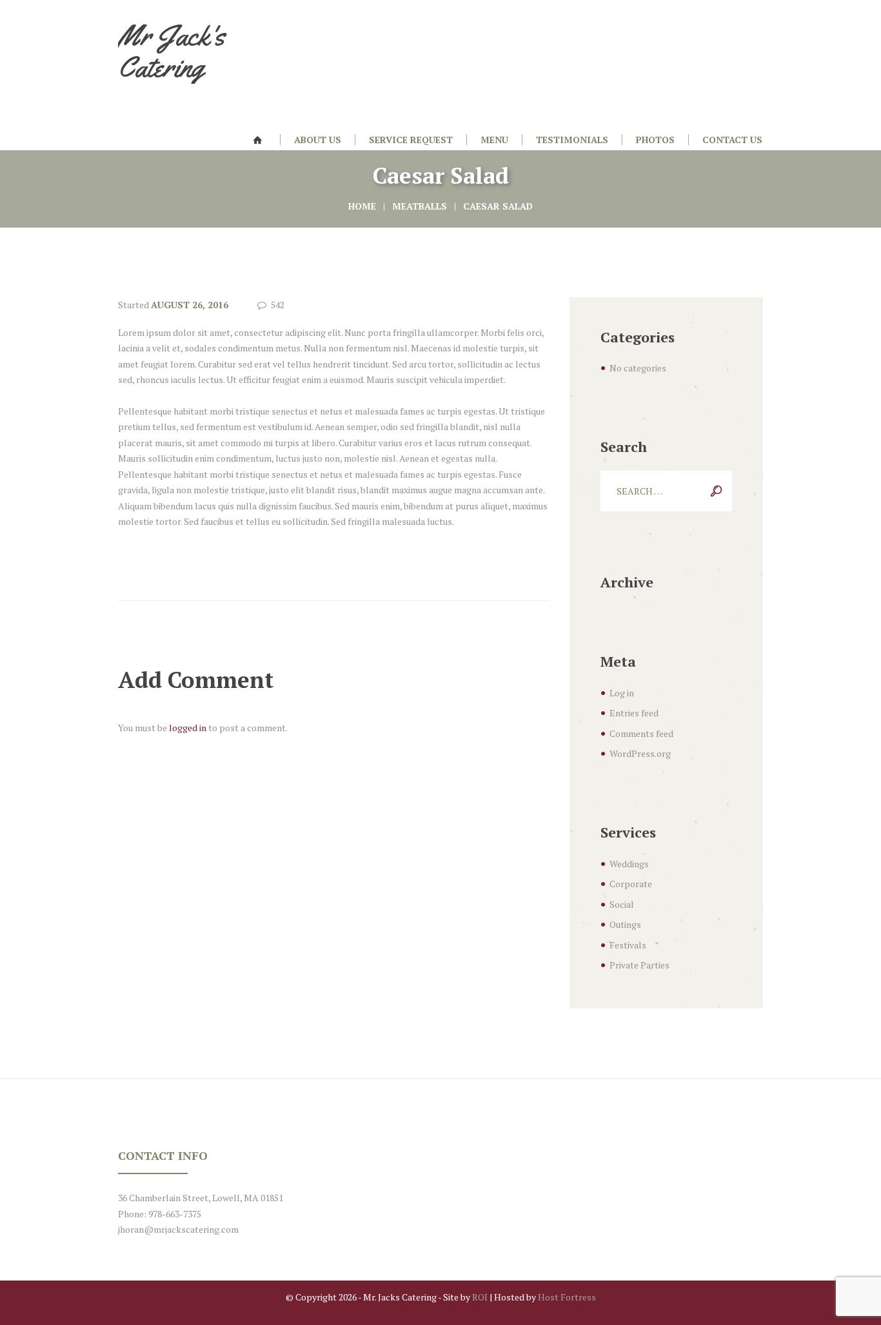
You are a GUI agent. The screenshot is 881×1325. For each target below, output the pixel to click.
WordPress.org (640, 753)
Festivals (627, 945)
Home (362, 206)
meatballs (419, 206)
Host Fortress (567, 1297)
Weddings (629, 864)
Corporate (630, 884)
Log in (621, 693)
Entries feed (633, 713)
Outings (625, 924)
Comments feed (641, 733)
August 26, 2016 (189, 305)
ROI (480, 1297)
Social (621, 904)
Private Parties (639, 965)
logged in (187, 727)
